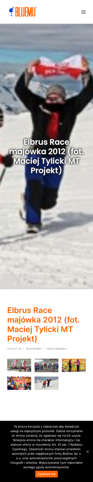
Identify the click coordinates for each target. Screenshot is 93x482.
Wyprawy (35, 348)
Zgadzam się (46, 474)
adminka (61, 348)
